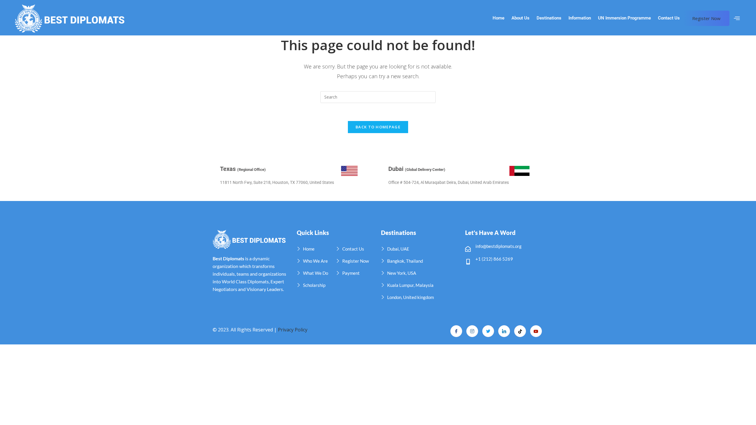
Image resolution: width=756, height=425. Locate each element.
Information (579, 18)
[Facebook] (456, 331)
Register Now (706, 18)
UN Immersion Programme (624, 18)
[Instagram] (472, 331)
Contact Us (669, 18)
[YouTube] (536, 331)
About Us (520, 18)
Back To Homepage (378, 127)
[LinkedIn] (504, 331)
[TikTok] (520, 331)
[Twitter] (488, 331)
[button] (736, 18)
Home (498, 18)
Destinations (549, 18)
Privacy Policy (292, 329)
